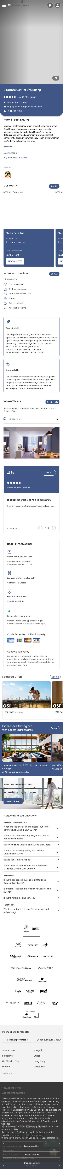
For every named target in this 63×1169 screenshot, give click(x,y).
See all (55, 676)
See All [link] (54, 273)
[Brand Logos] (19, 944)
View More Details (15, 601)
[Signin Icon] (58, 5)
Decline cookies (31, 1154)
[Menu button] (4, 5)
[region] (33, 229)
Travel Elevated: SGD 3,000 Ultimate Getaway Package (24, 767)
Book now (15, 261)
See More (7, 1073)
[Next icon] (54, 528)
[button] (31, 419)
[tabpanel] (31, 1062)
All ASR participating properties (15, 772)
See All (54, 186)
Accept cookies (31, 1146)
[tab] (17, 1040)
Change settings (31, 1162)
